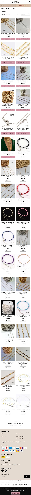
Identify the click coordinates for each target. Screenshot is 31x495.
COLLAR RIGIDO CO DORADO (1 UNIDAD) (23, 386)
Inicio (2, 8)
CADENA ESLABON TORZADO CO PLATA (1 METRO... (8, 316)
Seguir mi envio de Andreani (20, 441)
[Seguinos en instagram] (2, 471)
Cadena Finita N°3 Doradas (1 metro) (8, 34)
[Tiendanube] (15, 481)
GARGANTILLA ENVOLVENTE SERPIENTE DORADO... (8, 152)
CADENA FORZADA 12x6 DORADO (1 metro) (8, 363)
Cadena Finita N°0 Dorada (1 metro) (8, 176)
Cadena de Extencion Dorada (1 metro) (8, 81)
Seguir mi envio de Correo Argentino (8, 441)
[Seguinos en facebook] (6, 471)
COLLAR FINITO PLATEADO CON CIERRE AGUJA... (23, 129)
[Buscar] (13, 5)
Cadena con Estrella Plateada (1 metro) (23, 105)
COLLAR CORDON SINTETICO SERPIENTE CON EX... (23, 152)
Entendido (15, 493)
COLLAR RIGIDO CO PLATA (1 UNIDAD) (23, 409)
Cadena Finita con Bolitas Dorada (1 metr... (8, 199)
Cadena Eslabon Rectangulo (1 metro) (7, 386)
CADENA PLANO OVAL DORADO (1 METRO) (23, 58)
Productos (18, 434)
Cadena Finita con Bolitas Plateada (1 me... (8, 293)
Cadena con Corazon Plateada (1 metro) (23, 81)
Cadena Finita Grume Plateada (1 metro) (8, 339)
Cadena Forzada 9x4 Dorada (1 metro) (23, 363)
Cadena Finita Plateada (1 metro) (23, 34)
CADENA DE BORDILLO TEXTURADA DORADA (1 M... (8, 105)
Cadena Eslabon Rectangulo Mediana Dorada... (23, 293)
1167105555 (5, 462)
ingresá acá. (26, 484)
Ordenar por (3, 11)
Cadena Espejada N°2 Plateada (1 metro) (23, 246)
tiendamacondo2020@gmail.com (11, 464)
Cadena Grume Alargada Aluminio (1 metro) (23, 339)
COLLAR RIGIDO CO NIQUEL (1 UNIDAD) (8, 409)
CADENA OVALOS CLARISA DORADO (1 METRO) (8, 58)
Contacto (3, 436)
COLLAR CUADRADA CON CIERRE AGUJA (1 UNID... (8, 129)
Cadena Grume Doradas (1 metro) (23, 176)
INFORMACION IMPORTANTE (20, 437)
